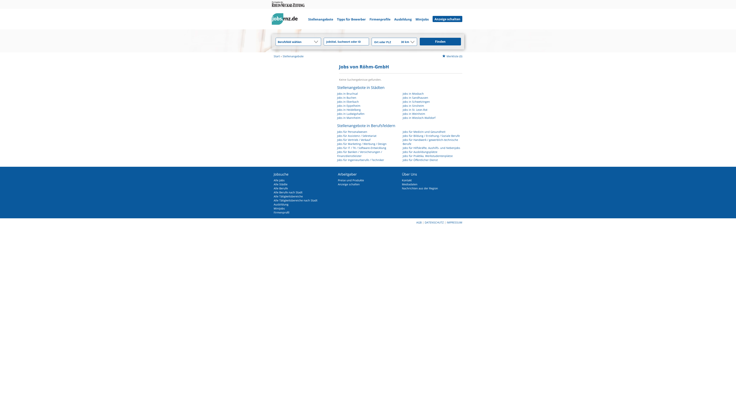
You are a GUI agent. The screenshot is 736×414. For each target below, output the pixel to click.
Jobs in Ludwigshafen (351, 114)
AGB (419, 222)
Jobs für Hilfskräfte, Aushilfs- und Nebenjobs (431, 148)
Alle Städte (281, 184)
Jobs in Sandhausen (415, 97)
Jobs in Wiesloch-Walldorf (419, 118)
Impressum (454, 222)
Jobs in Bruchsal (347, 93)
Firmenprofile (380, 19)
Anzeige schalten (447, 19)
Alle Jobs (279, 180)
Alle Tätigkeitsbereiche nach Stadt (295, 200)
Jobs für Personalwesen (352, 132)
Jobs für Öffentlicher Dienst (420, 160)
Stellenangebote (320, 19)
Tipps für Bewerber (351, 19)
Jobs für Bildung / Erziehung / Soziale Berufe (431, 136)
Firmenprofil (281, 212)
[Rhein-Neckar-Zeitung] (286, 20)
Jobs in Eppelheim (348, 106)
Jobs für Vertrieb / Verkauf (353, 140)
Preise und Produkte (351, 180)
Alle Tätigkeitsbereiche (288, 196)
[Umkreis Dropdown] (412, 42)
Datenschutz (434, 222)
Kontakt (407, 180)
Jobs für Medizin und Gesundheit (424, 132)
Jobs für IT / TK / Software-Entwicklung (361, 148)
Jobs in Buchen (346, 97)
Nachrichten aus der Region (420, 188)
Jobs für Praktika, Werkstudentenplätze (428, 156)
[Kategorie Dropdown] (317, 42)
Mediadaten (409, 184)
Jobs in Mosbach (413, 93)
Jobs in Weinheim (414, 114)
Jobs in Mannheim (349, 118)
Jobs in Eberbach (348, 102)
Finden (440, 41)
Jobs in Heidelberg (349, 110)
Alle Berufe (281, 188)
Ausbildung (403, 19)
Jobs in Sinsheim (413, 106)
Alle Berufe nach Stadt (288, 192)
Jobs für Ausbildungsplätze (420, 152)
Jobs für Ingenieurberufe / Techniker (360, 160)
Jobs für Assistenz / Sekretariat (356, 136)
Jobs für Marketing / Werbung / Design (362, 144)
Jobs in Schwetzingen (416, 102)
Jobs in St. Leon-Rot (415, 110)
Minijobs (422, 19)
